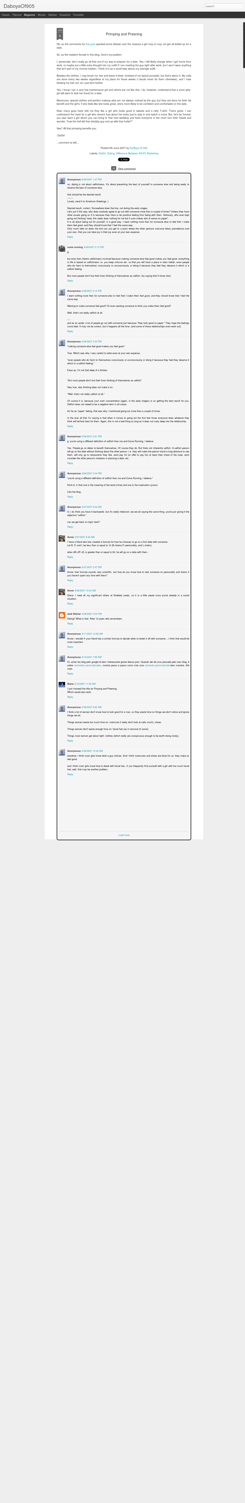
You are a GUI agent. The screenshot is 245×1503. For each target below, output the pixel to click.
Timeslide (78, 15)
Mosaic (42, 15)
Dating (111, 153)
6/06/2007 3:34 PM (91, 473)
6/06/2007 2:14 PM (91, 290)
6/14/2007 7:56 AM (91, 656)
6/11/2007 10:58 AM (91, 633)
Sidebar (52, 15)
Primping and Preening (124, 33)
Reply (70, 236)
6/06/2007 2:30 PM (91, 341)
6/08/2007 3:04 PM (91, 613)
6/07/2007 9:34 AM (91, 506)
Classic (6, 15)
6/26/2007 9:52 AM (91, 706)
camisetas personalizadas (87, 665)
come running (75, 246)
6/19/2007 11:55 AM (84, 683)
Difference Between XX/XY (131, 153)
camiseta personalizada (157, 665)
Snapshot (65, 15)
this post (90, 44)
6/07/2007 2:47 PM (91, 566)
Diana (70, 683)
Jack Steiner (74, 613)
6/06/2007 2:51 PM (91, 436)
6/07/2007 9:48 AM (84, 536)
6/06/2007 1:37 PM (91, 179)
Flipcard (17, 15)
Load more (124, 834)
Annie (70, 536)
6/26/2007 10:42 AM (91, 750)
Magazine (29, 15)
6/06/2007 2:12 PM (93, 246)
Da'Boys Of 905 (138, 148)
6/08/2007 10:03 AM (84, 590)
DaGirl (102, 153)
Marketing (152, 153)
